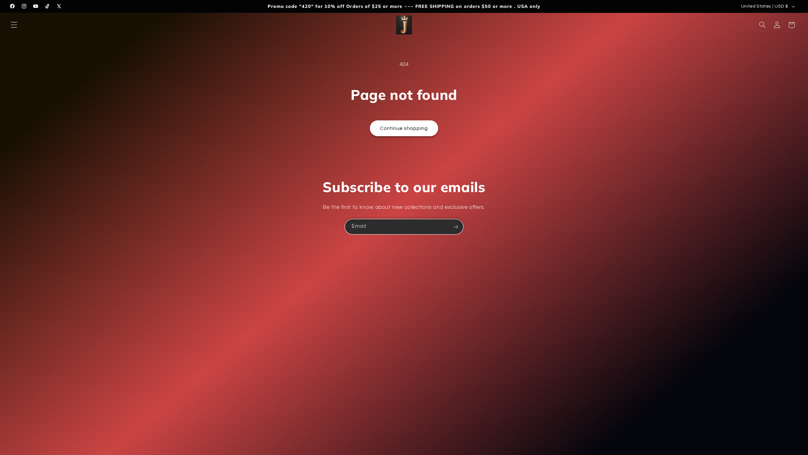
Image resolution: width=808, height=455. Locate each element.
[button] (14, 25)
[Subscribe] (456, 227)
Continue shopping (404, 128)
